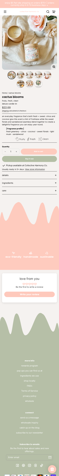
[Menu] (5, 12)
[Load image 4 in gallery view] (38, 75)
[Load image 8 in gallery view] (38, 84)
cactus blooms (15, 93)
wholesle (29, 401)
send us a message (29, 417)
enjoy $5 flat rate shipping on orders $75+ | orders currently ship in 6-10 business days (29, 4)
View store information (35, 169)
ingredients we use (29, 375)
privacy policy (29, 396)
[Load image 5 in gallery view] (47, 75)
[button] (48, 12)
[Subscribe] (50, 457)
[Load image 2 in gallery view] (20, 75)
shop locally (29, 380)
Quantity (5, 147)
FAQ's (29, 385)
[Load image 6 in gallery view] (20, 84)
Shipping (5, 111)
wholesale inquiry (29, 422)
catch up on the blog (29, 427)
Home (4, 93)
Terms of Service (29, 391)
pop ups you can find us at (29, 370)
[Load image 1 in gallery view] (12, 75)
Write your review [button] (29, 294)
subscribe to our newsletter (29, 432)
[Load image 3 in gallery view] (29, 75)
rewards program (29, 365)
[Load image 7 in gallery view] (29, 84)
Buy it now (29, 159)
